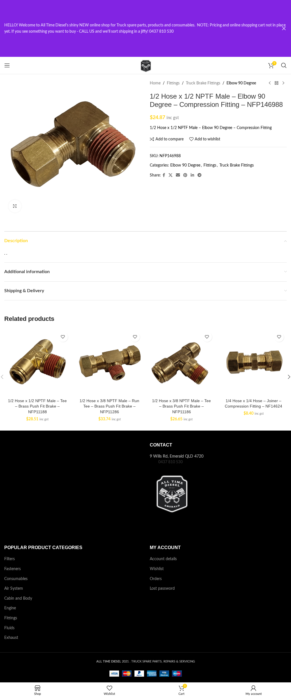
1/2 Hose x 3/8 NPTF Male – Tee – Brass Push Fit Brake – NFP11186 (181, 406)
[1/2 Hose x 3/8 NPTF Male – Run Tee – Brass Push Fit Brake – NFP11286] (109, 362)
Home (155, 83)
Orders (156, 579)
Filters (9, 559)
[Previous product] (269, 83)
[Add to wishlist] (63, 337)
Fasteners (12, 569)
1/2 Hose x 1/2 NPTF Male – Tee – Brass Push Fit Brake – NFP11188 (37, 406)
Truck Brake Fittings (203, 83)
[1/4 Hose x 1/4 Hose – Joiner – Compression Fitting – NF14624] (254, 362)
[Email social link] (178, 175)
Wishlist (157, 569)
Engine (10, 608)
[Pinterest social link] (185, 175)
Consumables (16, 579)
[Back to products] (276, 83)
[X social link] (170, 175)
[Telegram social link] (199, 175)
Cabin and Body (18, 599)
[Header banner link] (137, 28)
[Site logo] (145, 65)
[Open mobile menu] (7, 65)
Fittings (173, 83)
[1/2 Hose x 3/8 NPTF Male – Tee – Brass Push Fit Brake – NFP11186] (181, 362)
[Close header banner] (284, 28)
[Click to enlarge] (15, 206)
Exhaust (11, 638)
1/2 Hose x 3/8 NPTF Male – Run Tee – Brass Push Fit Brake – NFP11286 (109, 406)
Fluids (9, 628)
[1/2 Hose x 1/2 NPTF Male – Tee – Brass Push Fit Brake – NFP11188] (37, 362)
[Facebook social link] (164, 175)
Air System (13, 589)
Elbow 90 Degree (241, 83)
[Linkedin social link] (192, 175)
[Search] (284, 65)
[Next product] (283, 83)
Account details (163, 559)
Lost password (162, 589)
